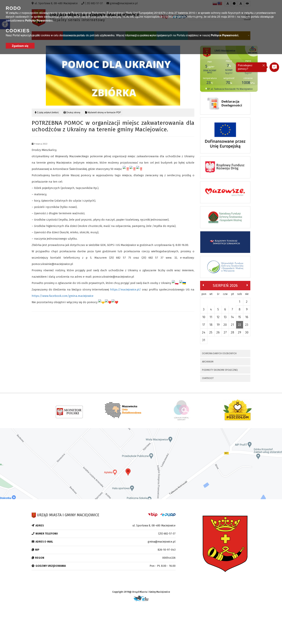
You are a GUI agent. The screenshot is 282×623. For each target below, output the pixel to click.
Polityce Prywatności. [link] (225, 35)
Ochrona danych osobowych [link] (219, 353)
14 (232, 317)
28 (232, 332)
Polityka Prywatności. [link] (39, 20)
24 (203, 332)
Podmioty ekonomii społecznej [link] (220, 369)
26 (218, 332)
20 (225, 325)
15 (239, 317)
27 (225, 332)
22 (239, 325)
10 (203, 317)
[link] (72, 112)
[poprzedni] (203, 285)
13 (225, 317)
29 (239, 332)
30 (246, 332)
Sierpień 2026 (225, 285)
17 (203, 325)
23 (246, 325)
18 (210, 325)
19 (218, 325)
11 (210, 317)
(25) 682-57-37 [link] (167, 533)
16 (246, 317)
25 (210, 332)
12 (218, 317)
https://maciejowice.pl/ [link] (125, 289)
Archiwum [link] (207, 361)
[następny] (247, 285)
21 (232, 325)
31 (203, 340)
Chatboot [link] (208, 378)
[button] (274, 67)
